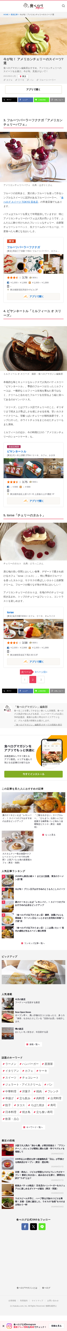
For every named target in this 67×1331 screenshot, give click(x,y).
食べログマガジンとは (27, 1288)
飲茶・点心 (12, 1118)
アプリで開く (25, 296)
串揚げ (9, 1098)
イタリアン (12, 1070)
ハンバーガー (30, 1063)
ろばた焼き (37, 1105)
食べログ (46, 1288)
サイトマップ (37, 1301)
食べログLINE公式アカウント (42, 1226)
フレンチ (53, 1091)
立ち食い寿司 (44, 1112)
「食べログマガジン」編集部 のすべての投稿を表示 (38, 725)
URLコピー (58, 100)
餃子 (8, 1105)
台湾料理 (55, 1098)
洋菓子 (26, 1091)
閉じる (3, 1326)
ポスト (9, 100)
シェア (25, 100)
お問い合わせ (53, 1301)
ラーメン (10, 1063)
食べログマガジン (33, 6)
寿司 (53, 1105)
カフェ (9, 80)
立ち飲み (24, 1098)
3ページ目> (34, 672)
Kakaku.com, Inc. (20, 1306)
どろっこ (34, 563)
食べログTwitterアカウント (33, 1226)
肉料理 (40, 1098)
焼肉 (39, 1091)
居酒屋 (48, 1063)
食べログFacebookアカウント (24, 1226)
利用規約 (24, 1301)
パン (32, 80)
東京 (24, 76)
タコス (21, 1105)
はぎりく (43, 185)
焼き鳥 (26, 1112)
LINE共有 (42, 100)
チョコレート (30, 1077)
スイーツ (10, 1077)
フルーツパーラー (47, 80)
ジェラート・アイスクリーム (23, 1084)
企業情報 (12, 1301)
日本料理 (10, 1112)
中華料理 (10, 1091)
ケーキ (21, 80)
